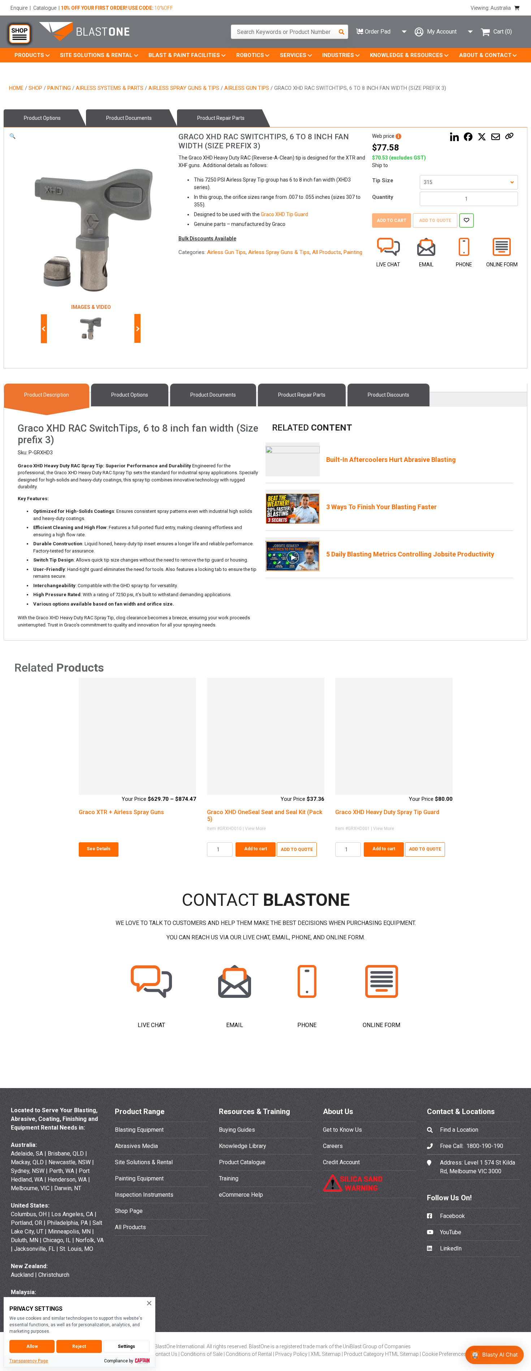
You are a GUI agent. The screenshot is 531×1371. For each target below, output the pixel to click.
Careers (333, 1146)
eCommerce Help (241, 1194)
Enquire (18, 8)
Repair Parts (221, 118)
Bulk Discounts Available (207, 238)
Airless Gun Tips (246, 88)
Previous (44, 328)
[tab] (45, 118)
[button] (12, 136)
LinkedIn (450, 1248)
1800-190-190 (484, 1146)
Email (426, 264)
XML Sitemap (326, 1354)
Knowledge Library (242, 1146)
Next (136, 328)
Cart (502, 31)
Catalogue (44, 8)
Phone (464, 264)
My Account (442, 31)
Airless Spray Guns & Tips (183, 88)
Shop (35, 88)
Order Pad (376, 31)
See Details (99, 848)
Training (228, 1178)
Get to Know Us (342, 1129)
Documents (129, 118)
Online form (502, 264)
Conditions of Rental (249, 1354)
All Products (326, 252)
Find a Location (459, 1129)
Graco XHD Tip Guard (284, 214)
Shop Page (129, 1211)
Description (46, 395)
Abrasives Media (136, 1146)
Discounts (388, 395)
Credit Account (341, 1162)
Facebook (452, 1216)
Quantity (382, 197)
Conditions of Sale (202, 1354)
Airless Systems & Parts (109, 88)
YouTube (450, 1232)
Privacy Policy (291, 1354)
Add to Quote (435, 220)
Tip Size (382, 180)
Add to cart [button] (255, 848)
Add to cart (391, 220)
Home (16, 88)
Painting (59, 88)
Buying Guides (237, 1129)
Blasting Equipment (139, 1129)
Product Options (42, 118)
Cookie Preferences (444, 1354)
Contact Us (165, 1354)
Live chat (388, 264)
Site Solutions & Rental (144, 1162)
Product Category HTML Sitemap (382, 1354)
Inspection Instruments (144, 1194)
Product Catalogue (242, 1162)
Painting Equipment (139, 1178)
